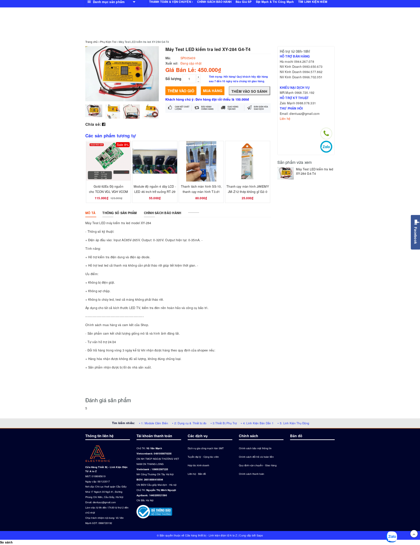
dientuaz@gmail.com (104, 502)
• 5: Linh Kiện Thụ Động (293, 423)
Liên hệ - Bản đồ (197, 473)
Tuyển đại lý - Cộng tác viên (203, 456)
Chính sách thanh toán (251, 473)
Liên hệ (285, 118)
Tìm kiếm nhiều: (123, 423)
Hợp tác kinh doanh (198, 465)
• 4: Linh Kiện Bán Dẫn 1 (257, 423)
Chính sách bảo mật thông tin (255, 448)
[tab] (90, 212)
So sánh (6, 542)
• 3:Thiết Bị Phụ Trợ (224, 423)
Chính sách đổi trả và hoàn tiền (256, 456)
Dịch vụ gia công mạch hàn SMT (206, 448)
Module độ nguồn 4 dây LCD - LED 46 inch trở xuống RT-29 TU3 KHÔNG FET (155, 191)
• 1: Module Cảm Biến (153, 423)
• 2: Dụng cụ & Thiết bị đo (189, 423)
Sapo (260, 535)
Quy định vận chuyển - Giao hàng (257, 465)
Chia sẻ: (93, 124)
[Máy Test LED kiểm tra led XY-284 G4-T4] (285, 173)
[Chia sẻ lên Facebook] (103, 124)
